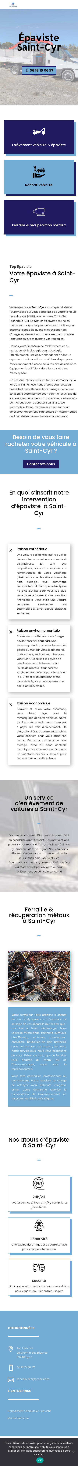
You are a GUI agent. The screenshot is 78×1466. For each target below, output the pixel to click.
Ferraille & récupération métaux (39, 225)
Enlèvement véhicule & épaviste (39, 145)
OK (40, 1460)
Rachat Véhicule (39, 185)
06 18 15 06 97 (41, 70)
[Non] (73, 1452)
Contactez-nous (41, 464)
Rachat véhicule (18, 1418)
